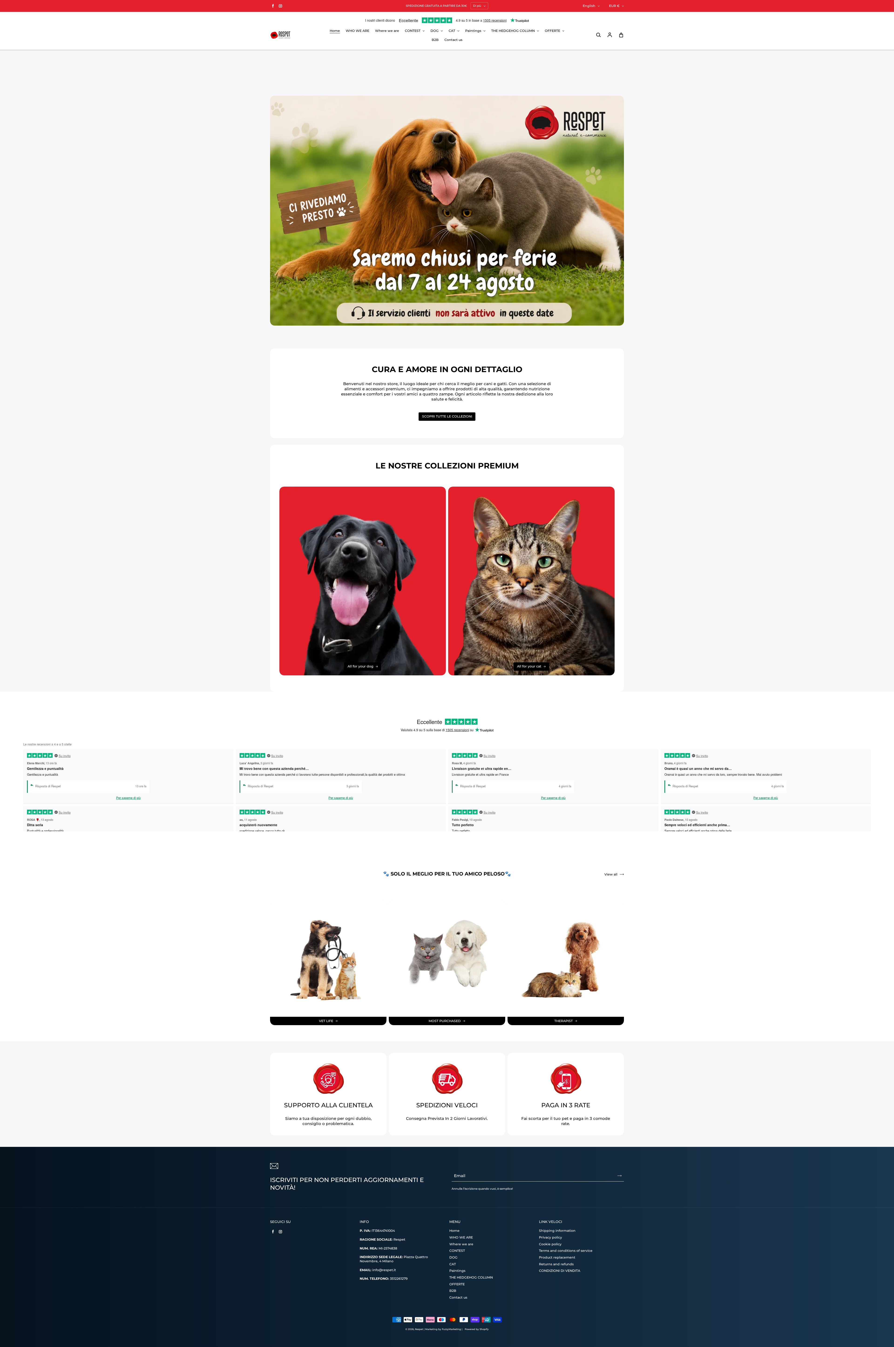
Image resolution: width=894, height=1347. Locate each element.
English (589, 6)
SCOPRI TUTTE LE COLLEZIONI (447, 416)
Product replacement (557, 1257)
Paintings (473, 31)
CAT (452, 31)
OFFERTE (553, 31)
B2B (435, 40)
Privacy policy (550, 1237)
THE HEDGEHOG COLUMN (513, 31)
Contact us (453, 40)
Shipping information (557, 1231)
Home (335, 31)
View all (610, 874)
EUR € (614, 6)
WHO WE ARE (357, 31)
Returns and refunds (556, 1264)
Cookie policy (550, 1244)
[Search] (598, 35)
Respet (419, 1329)
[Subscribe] (619, 1176)
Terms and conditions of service (566, 1251)
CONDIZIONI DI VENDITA (559, 1271)
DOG (435, 31)
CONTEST (413, 31)
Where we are (387, 31)
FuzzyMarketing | (452, 1329)
